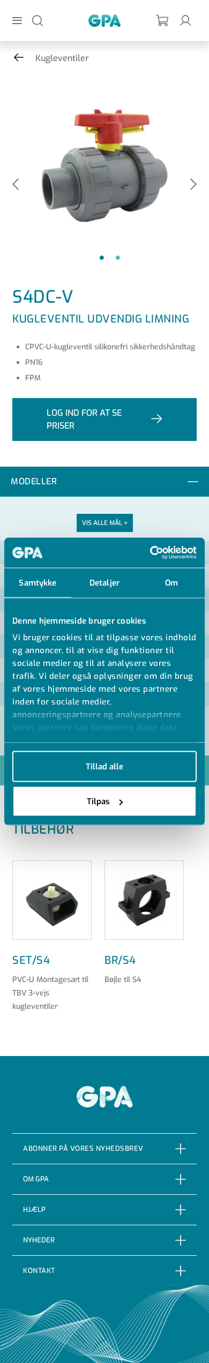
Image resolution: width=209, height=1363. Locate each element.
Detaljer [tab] (104, 582)
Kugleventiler (62, 58)
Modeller (34, 481)
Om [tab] (171, 582)
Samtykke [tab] (37, 582)
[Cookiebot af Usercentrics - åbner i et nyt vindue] (150, 553)
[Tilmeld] (163, 20)
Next (193, 185)
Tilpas (98, 801)
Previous (15, 185)
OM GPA (36, 1179)
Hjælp (34, 1209)
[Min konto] (185, 20)
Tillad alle (104, 766)
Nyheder (39, 1240)
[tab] (104, 482)
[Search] (37, 20)
